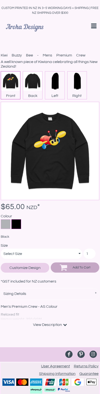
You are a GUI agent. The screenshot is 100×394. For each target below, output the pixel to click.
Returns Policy (86, 366)
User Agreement (55, 366)
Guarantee (89, 374)
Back (32, 96)
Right (77, 96)
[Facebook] (69, 354)
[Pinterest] (81, 354)
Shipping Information (57, 374)
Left (54, 96)
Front (10, 96)
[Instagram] (93, 354)
